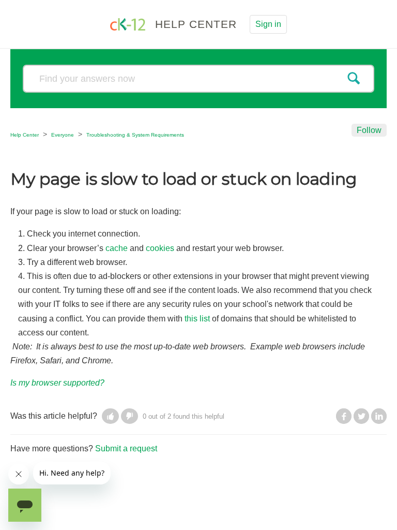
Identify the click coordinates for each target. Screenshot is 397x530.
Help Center (24, 135)
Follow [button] (369, 130)
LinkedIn (379, 416)
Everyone (62, 135)
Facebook (344, 416)
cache (116, 248)
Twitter (361, 416)
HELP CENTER (196, 24)
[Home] (128, 23)
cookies (160, 248)
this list (197, 318)
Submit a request (126, 448)
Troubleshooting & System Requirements (135, 135)
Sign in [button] (268, 24)
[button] (110, 416)
